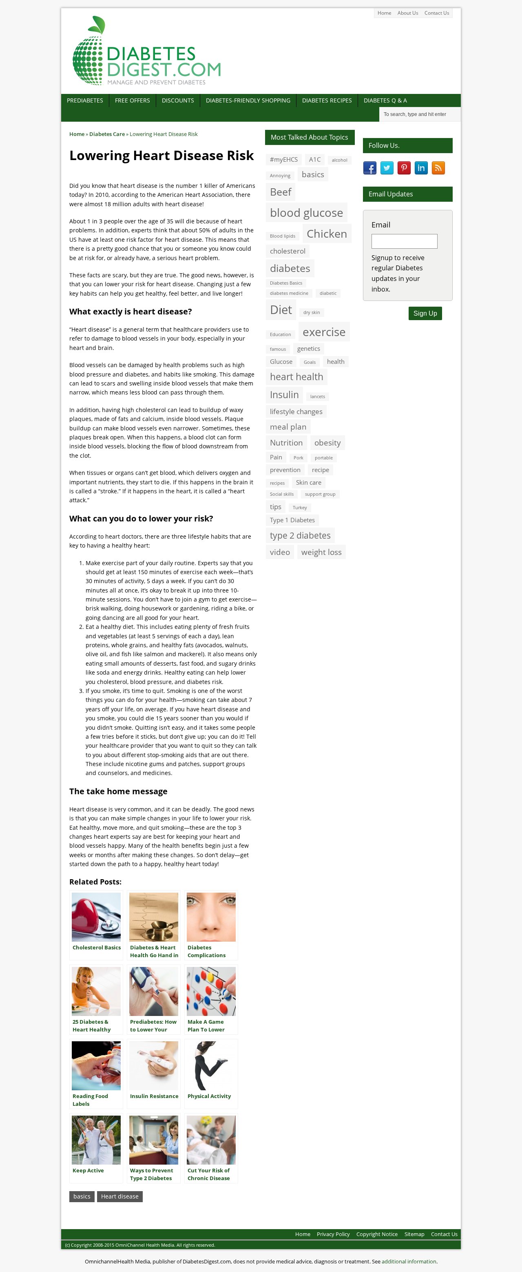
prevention (285, 470)
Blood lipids (282, 236)
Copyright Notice (377, 1234)
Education (280, 334)
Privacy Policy (333, 1234)
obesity (327, 442)
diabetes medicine (289, 293)
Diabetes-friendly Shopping (248, 100)
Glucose (281, 361)
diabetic (328, 293)
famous (278, 349)
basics (82, 1196)
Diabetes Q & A (385, 100)
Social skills (282, 494)
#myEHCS (284, 159)
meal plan (288, 426)
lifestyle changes (296, 411)
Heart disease (120, 1196)
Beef (280, 191)
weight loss (321, 551)
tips (275, 506)
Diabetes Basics (286, 283)
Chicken (327, 233)
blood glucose (306, 212)
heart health (296, 376)
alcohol (339, 160)
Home (385, 12)
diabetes (290, 268)
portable (324, 458)
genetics (308, 348)
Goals (310, 362)
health (336, 361)
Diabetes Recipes (327, 100)
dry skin (311, 312)
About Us (408, 12)
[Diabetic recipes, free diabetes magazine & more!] (146, 85)
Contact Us (437, 12)
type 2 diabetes (300, 535)
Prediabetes (85, 100)
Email (381, 224)
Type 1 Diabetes (292, 520)
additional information (409, 1261)
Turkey (300, 507)
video (280, 551)
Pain (276, 457)
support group (320, 494)
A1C (315, 159)
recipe (320, 470)
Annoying (280, 175)
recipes (277, 483)
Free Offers (132, 100)
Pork (298, 458)
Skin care (308, 482)
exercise (324, 331)
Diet (281, 309)
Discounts (178, 100)
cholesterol (287, 251)
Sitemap (415, 1234)
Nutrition (286, 442)
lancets (317, 396)
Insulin (284, 394)
